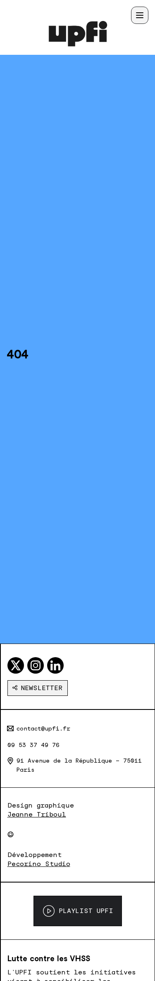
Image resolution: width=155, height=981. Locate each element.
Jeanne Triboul (36, 814)
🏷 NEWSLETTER (37, 688)
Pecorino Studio (38, 864)
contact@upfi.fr (43, 728)
